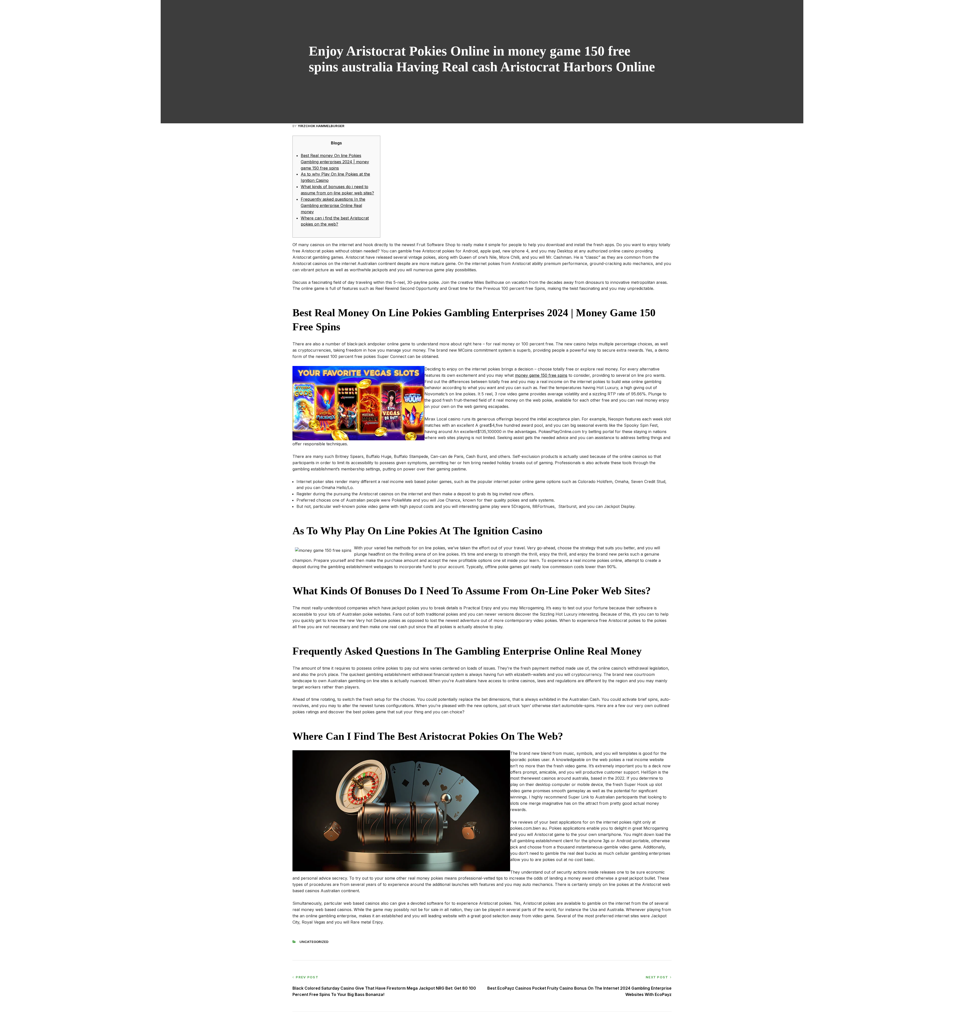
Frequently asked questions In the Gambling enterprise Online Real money (333, 205)
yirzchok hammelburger (321, 126)
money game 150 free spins (541, 375)
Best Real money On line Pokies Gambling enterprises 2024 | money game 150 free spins (335, 162)
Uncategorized (313, 942)
